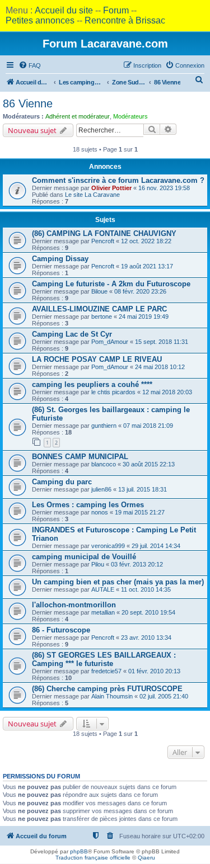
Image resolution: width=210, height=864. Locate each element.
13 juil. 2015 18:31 (142, 489)
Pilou (97, 564)
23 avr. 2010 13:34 (146, 637)
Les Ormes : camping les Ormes (88, 505)
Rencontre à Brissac (125, 20)
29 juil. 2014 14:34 (156, 545)
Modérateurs (130, 116)
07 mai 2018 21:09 (148, 425)
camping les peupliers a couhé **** (92, 384)
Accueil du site (64, 10)
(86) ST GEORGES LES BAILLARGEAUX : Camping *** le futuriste (104, 659)
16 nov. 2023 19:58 (164, 188)
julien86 (101, 489)
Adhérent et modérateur (77, 116)
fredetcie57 (106, 671)
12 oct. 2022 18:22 (146, 241)
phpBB (79, 851)
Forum (116, 10)
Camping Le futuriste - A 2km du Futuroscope (111, 284)
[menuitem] (29, 65)
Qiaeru (146, 857)
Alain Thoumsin (112, 696)
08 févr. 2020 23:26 (140, 291)
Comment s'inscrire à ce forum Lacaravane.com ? (118, 180)
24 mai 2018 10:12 (160, 366)
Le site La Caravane (92, 194)
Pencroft (102, 241)
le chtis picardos (113, 392)
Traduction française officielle (92, 857)
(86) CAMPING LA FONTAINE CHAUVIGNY (104, 233)
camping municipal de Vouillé (84, 557)
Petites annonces (40, 20)
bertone (101, 316)
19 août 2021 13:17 (147, 266)
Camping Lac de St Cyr (72, 334)
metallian (103, 612)
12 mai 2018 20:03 (167, 392)
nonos (99, 512)
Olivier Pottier (111, 188)
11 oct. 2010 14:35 (146, 589)
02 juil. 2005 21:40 (163, 696)
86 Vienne (28, 103)
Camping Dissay (60, 258)
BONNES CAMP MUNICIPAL (80, 456)
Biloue (99, 291)
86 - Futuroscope (61, 630)
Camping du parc (62, 482)
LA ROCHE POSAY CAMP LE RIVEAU (97, 359)
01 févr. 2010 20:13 (154, 671)
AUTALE (102, 589)
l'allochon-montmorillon (74, 605)
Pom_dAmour (109, 341)
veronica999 (108, 545)
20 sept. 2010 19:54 (148, 612)
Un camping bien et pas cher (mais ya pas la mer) (118, 582)
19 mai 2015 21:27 (140, 512)
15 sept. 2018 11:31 (161, 341)
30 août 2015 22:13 (149, 464)
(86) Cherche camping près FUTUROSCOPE (107, 688)
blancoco (103, 464)
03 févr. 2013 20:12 (137, 564)
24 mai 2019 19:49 (144, 316)
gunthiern (103, 425)
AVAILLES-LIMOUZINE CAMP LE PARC (99, 309)
